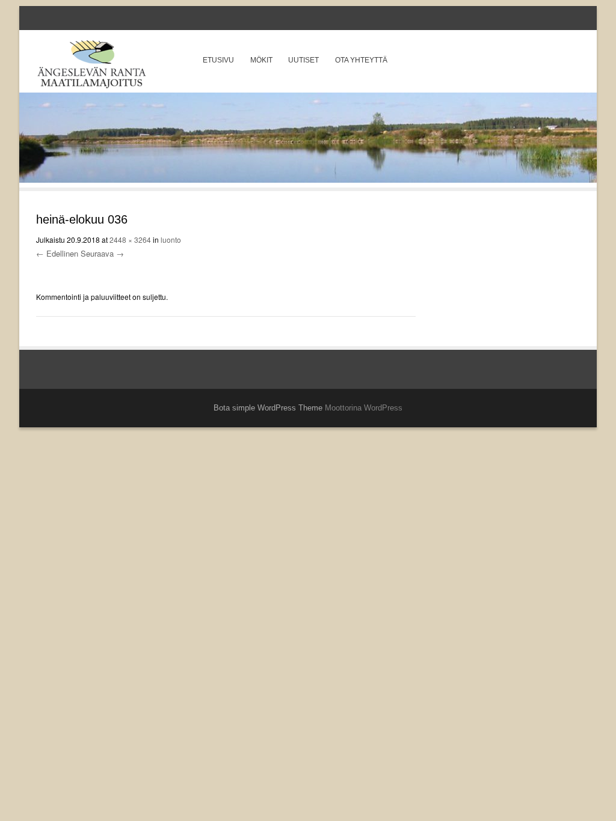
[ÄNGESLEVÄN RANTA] (91, 66)
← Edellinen (57, 253)
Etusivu (218, 60)
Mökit (261, 60)
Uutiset (303, 60)
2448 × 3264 (130, 239)
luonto (171, 239)
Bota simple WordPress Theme (268, 407)
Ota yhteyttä (361, 60)
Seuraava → (102, 253)
